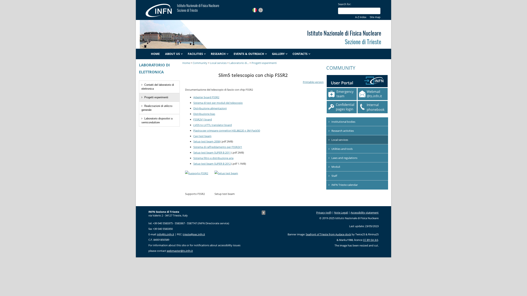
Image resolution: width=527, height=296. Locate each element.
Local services (218, 63)
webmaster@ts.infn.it (180, 251)
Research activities (342, 131)
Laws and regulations (344, 158)
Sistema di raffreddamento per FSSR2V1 (217, 147)
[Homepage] (161, 10)
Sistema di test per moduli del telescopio (218, 103)
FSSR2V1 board (202, 119)
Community (200, 63)
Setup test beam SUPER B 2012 (212, 163)
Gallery (278, 53)
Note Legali (341, 212)
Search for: (344, 4)
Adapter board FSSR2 (206, 97)
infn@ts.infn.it (165, 234)
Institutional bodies (343, 122)
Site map (375, 17)
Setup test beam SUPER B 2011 (212, 152)
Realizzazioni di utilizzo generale (156, 107)
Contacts (300, 53)
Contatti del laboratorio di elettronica (157, 86)
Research (218, 53)
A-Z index (360, 17)
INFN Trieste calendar (344, 185)
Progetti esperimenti (156, 97)
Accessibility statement (365, 212)
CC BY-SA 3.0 (370, 240)
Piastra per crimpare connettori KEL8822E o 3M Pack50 (226, 130)
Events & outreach (249, 53)
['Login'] (342, 107)
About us (172, 53)
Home (155, 53)
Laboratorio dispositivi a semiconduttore (157, 120)
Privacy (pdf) (323, 212)
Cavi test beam (202, 136)
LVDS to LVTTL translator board (212, 125)
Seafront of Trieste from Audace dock (328, 234)
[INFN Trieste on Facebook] (263, 212)
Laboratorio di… (239, 63)
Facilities (195, 53)
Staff (334, 176)
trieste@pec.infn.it (194, 234)
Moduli (335, 167)
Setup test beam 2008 (206, 141)
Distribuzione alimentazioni (210, 108)
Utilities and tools (342, 149)
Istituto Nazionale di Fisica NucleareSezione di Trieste (198, 8)
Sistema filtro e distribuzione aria (213, 158)
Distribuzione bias (204, 114)
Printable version (313, 82)
